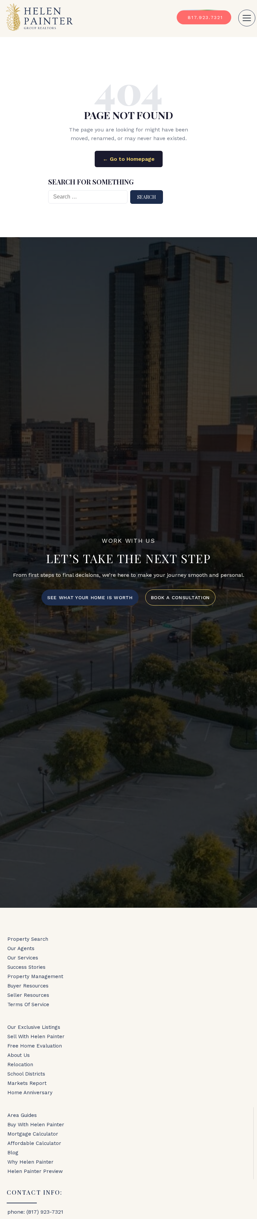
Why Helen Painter (30, 1162)
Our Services (22, 958)
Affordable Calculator (34, 1143)
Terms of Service (28, 1004)
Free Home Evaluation (34, 1046)
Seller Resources (28, 995)
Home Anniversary (30, 1093)
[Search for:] (87, 197)
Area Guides (22, 1115)
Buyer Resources (28, 986)
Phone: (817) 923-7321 (35, 1212)
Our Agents (20, 948)
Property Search (27, 939)
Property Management (35, 976)
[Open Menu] (246, 18)
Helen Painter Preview (35, 1171)
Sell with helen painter (36, 1037)
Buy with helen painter (35, 1125)
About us (18, 1055)
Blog (12, 1153)
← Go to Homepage (129, 159)
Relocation (20, 1065)
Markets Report (27, 1083)
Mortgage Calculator (32, 1134)
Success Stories (26, 967)
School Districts (26, 1074)
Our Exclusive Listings (33, 1027)
